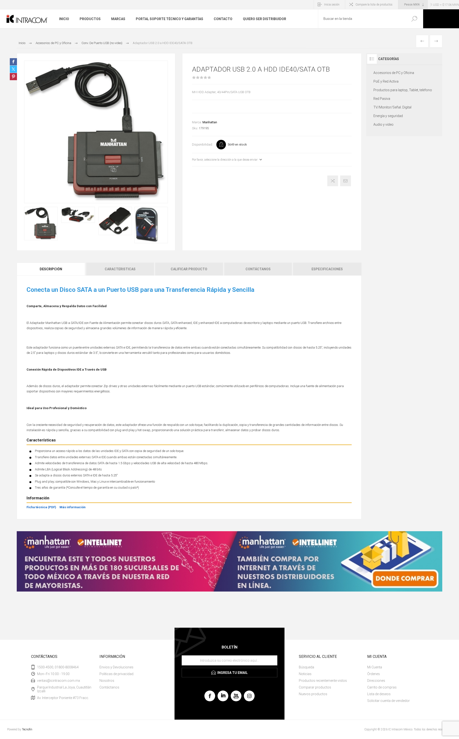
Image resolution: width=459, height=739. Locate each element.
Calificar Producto (189, 269)
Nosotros (106, 681)
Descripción (51, 269)
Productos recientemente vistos (323, 681)
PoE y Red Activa (386, 81)
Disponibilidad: (202, 144)
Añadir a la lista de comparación (332, 180)
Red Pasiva (381, 99)
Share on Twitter (13, 69)
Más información (73, 507)
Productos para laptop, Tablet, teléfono (402, 90)
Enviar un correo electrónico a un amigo (345, 180)
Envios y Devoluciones (116, 667)
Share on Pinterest (13, 76)
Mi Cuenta (374, 667)
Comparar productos (315, 687)
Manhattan (209, 122)
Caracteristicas (120, 269)
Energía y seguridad (388, 116)
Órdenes (373, 674)
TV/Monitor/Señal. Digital (392, 107)
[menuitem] (131, 667)
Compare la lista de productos (374, 4)
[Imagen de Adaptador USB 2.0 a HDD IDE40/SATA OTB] (41, 223)
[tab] (51, 269)
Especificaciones (327, 269)
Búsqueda (414, 18)
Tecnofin (27, 729)
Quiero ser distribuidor (264, 19)
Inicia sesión (331, 4)
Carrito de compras (382, 687)
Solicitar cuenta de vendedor (388, 701)
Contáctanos (258, 269)
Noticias (305, 674)
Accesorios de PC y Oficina (393, 73)
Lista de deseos (379, 694)
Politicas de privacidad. (116, 674)
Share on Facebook (13, 61)
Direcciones (376, 681)
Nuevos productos (313, 694)
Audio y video (383, 124)
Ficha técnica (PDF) (41, 507)
